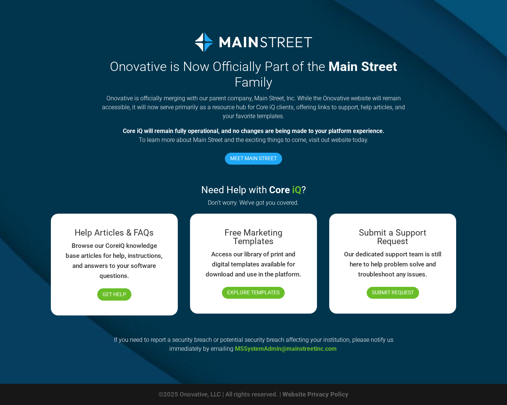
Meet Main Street (253, 158)
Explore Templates (253, 292)
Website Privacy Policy (315, 394)
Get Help (114, 294)
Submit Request (393, 292)
